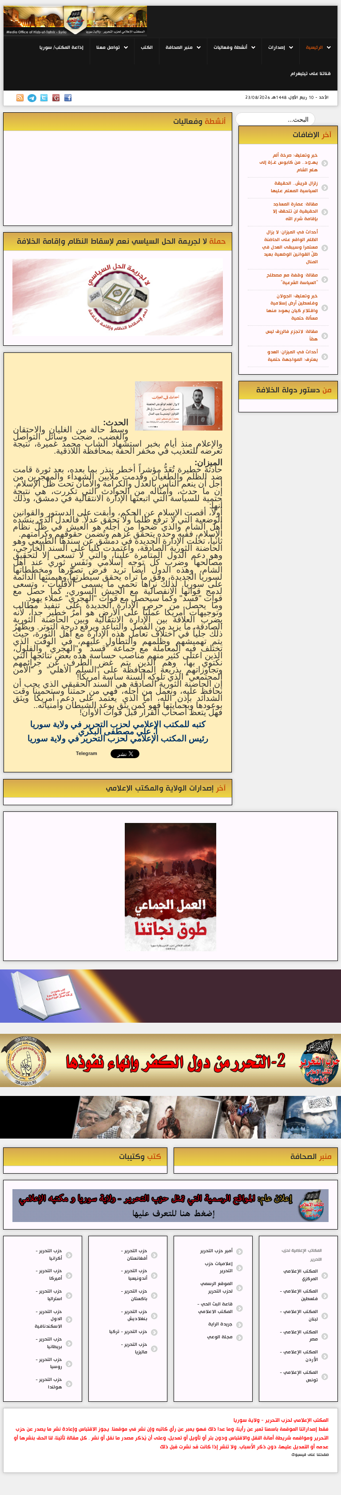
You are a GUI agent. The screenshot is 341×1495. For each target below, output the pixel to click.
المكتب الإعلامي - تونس (299, 1376)
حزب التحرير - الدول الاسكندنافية (48, 1319)
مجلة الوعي (220, 1337)
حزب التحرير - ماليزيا (134, 1348)
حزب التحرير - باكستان (134, 1295)
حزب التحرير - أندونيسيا (134, 1274)
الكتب (147, 47)
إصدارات (276, 47)
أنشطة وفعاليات (230, 47)
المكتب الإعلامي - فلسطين (299, 1295)
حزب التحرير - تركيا (128, 1332)
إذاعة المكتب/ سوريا (61, 47)
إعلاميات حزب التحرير (219, 1267)
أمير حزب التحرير (216, 1251)
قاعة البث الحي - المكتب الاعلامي (215, 1308)
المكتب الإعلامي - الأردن (299, 1356)
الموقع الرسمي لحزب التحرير (216, 1287)
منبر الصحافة (179, 47)
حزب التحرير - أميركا (49, 1274)
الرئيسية (314, 47)
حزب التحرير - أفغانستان (134, 1255)
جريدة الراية (220, 1324)
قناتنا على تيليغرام (310, 74)
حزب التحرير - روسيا (49, 1363)
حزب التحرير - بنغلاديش (134, 1315)
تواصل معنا (108, 47)
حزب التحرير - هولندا (49, 1383)
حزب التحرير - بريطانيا (49, 1343)
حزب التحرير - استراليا (49, 1295)
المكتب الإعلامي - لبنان (299, 1315)
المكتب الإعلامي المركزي (300, 1275)
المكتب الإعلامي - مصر (299, 1336)
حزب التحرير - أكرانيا (49, 1255)
